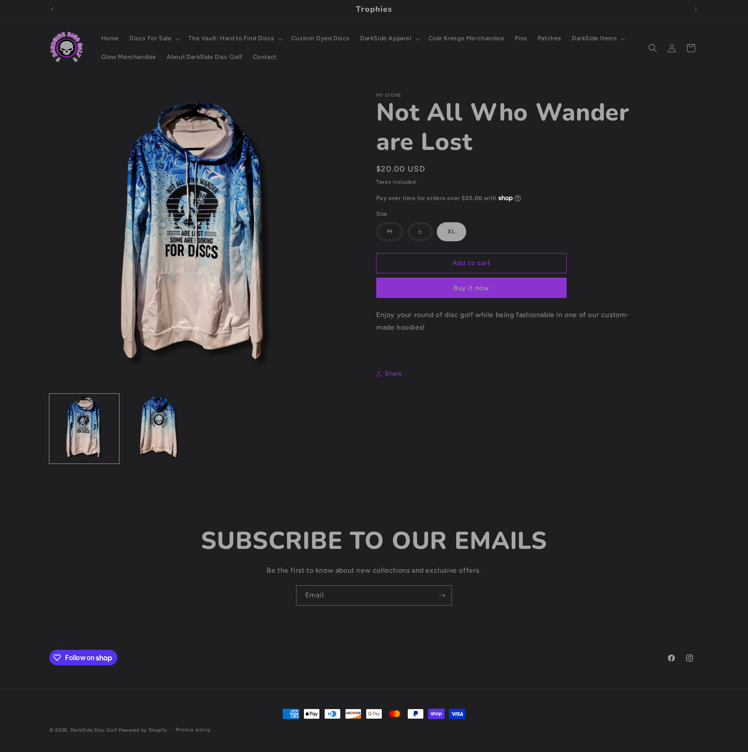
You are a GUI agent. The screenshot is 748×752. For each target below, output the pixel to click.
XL (451, 231)
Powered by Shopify (143, 730)
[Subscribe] (441, 595)
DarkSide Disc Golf (94, 730)
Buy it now (471, 288)
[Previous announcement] (52, 9)
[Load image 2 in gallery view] (158, 429)
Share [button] (393, 373)
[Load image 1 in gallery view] (84, 429)
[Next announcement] (695, 9)
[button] (153, 38)
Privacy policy (193, 730)
